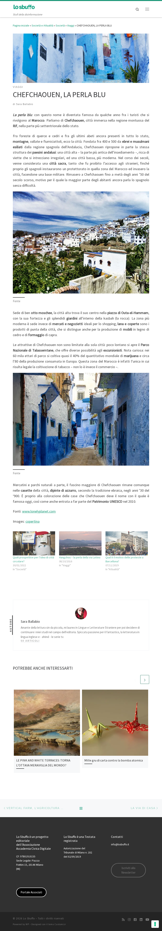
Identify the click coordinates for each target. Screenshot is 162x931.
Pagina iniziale (21, 25)
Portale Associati (31, 892)
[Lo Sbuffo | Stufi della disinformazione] (24, 6)
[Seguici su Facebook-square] (135, 919)
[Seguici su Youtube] (147, 919)
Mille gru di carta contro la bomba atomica (113, 760)
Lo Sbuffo (29, 918)
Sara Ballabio (24, 104)
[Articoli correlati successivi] (144, 679)
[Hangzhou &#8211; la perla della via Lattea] (80, 543)
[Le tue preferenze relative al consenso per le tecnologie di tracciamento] (155, 924)
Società (60, 25)
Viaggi (70, 25)
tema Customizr (57, 924)
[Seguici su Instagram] (129, 919)
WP (27, 924)
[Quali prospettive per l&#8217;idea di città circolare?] (34, 543)
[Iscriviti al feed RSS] (123, 919)
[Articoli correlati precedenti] (135, 679)
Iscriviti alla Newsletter (128, 870)
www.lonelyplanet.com (39, 511)
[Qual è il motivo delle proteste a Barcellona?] (126, 543)
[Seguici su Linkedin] (141, 919)
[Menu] (147, 9)
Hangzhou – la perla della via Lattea (79, 557)
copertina (32, 521)
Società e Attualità (42, 25)
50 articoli (30, 640)
